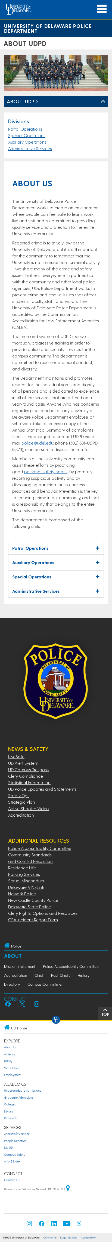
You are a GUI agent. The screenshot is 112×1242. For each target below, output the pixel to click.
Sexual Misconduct (26, 880)
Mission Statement (19, 966)
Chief (39, 975)
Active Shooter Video (28, 808)
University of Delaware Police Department (48, 28)
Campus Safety (14, 1154)
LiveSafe (16, 756)
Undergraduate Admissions (22, 1090)
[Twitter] (79, 1225)
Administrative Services (30, 148)
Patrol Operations (25, 128)
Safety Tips (18, 795)
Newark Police (22, 893)
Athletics (9, 1054)
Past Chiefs (60, 975)
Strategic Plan (21, 801)
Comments (50, 1237)
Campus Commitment (46, 984)
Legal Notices (68, 1237)
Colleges (10, 1104)
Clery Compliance (25, 776)
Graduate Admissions (18, 1097)
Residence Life (22, 867)
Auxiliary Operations (27, 141)
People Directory (15, 1140)
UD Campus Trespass (28, 769)
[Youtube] (66, 1225)
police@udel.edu (37, 442)
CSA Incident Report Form (33, 919)
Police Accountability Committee (39, 848)
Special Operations (26, 135)
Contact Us (12, 1180)
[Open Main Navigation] (102, 9)
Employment (12, 1075)
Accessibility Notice (17, 1133)
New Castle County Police (33, 900)
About (13, 956)
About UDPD (22, 101)
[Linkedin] (54, 1225)
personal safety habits (45, 471)
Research (10, 1118)
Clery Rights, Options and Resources (42, 913)
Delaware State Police (29, 906)
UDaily (8, 1061)
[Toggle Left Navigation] (103, 101)
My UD (8, 1147)
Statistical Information (29, 782)
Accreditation (21, 814)
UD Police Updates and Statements (42, 788)
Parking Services (24, 874)
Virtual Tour (12, 1068)
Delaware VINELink (26, 887)
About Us (10, 1047)
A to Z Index (12, 1161)
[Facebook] (41, 1225)
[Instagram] (29, 1225)
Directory (12, 984)
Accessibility (88, 1237)
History (83, 975)
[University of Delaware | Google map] (68, 1189)
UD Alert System (23, 763)
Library (9, 1111)
